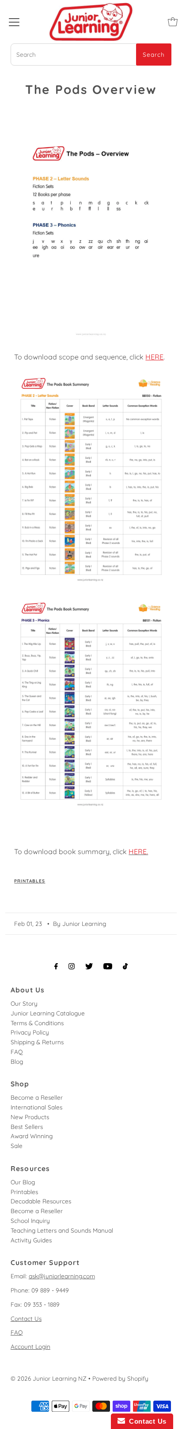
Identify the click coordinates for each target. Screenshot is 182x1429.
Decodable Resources (41, 1201)
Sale (17, 1145)
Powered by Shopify (120, 1378)
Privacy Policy (30, 1032)
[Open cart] (173, 21)
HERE (154, 356)
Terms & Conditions (37, 1023)
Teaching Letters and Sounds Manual (62, 1230)
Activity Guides (31, 1240)
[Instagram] (71, 966)
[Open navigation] (14, 22)
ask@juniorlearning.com (62, 1276)
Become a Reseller (37, 1097)
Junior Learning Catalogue (48, 1013)
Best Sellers (27, 1126)
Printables (29, 881)
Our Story (24, 1003)
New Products (30, 1117)
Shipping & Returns (37, 1042)
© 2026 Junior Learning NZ (49, 1378)
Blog (17, 1061)
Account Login (30, 1346)
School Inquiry (30, 1220)
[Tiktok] (125, 966)
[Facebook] (56, 966)
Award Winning (32, 1136)
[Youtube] (107, 966)
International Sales (36, 1107)
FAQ (17, 1051)
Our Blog (23, 1182)
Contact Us (26, 1318)
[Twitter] (89, 966)
